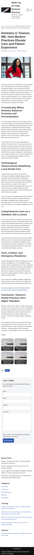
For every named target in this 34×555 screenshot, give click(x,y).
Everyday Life (5, 489)
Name (5, 391)
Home (2, 26)
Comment (6, 412)
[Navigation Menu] (28, 10)
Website (5, 405)
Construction (4, 486)
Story (7, 370)
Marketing (4, 495)
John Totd (13, 51)
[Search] (31, 10)
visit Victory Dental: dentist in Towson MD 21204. (14, 290)
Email (5, 398)
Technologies (4, 497)
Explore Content (10, 26)
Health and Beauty (22, 51)
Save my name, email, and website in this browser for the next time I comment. (16, 435)
